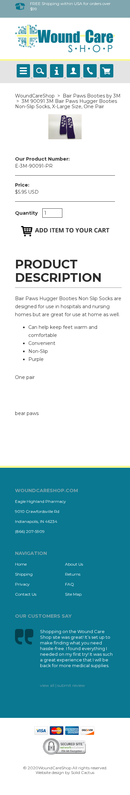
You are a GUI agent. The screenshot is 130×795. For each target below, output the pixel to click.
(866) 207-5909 (30, 531)
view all (47, 685)
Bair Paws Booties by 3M (92, 96)
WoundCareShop (35, 96)
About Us (74, 564)
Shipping (24, 574)
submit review (71, 685)
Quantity (26, 213)
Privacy (22, 584)
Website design (50, 772)
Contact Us (25, 594)
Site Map (73, 594)
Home (21, 564)
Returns (72, 574)
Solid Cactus (82, 772)
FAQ (69, 584)
